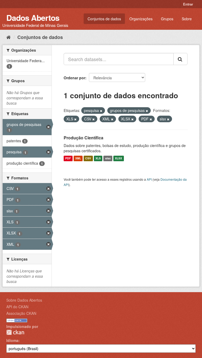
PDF (68, 158)
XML (78, 158)
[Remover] (101, 111)
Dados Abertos (32, 17)
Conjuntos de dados (104, 18)
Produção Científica (83, 138)
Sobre (187, 18)
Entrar (188, 4)
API (149, 179)
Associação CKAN (21, 313)
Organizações (141, 18)
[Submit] (180, 59)
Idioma (12, 340)
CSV (88, 158)
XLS (98, 158)
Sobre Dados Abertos (24, 300)
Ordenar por (74, 77)
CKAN (15, 332)
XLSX (118, 158)
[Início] (8, 36)
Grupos (167, 18)
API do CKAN (17, 306)
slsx (108, 158)
